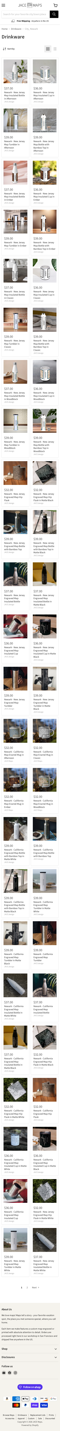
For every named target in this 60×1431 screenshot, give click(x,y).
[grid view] (47, 48)
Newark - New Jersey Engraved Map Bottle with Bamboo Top (14, 546)
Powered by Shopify (30, 1425)
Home (5, 29)
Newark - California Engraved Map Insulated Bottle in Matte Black (14, 1063)
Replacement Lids (37, 1415)
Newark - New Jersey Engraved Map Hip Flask (14, 497)
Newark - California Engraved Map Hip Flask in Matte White (14, 1114)
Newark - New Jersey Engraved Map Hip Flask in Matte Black (43, 497)
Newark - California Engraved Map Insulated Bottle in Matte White (14, 1011)
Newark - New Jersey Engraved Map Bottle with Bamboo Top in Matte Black (43, 547)
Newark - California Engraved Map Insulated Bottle (43, 1009)
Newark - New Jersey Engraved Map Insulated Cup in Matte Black (44, 652)
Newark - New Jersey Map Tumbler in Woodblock (14, 445)
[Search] (54, 14)
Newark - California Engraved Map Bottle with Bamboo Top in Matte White (14, 854)
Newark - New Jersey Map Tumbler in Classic (14, 344)
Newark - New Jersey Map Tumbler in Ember (15, 244)
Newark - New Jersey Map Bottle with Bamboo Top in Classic (43, 345)
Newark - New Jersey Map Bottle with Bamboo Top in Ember (44, 245)
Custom (31, 1418)
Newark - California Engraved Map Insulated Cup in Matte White (15, 1164)
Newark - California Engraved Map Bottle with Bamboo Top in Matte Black (14, 906)
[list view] (54, 48)
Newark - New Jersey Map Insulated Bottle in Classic (14, 295)
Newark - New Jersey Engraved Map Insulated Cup (14, 650)
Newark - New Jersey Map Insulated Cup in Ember (43, 197)
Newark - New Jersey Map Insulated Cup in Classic (43, 295)
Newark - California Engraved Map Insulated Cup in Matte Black (44, 1164)
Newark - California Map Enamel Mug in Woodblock (43, 804)
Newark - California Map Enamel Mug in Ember (14, 804)
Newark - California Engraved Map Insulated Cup (14, 1215)
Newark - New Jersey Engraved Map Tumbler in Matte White (14, 1265)
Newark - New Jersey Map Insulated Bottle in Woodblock (14, 396)
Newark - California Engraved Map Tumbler (43, 957)
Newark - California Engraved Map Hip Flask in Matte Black (43, 1062)
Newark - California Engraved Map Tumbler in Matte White (43, 906)
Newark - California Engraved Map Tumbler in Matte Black (14, 959)
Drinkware (16, 29)
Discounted (50, 1418)
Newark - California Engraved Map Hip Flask (43, 1114)
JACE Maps (8, 761)
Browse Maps (8, 1415)
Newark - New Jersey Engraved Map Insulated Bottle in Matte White (43, 1265)
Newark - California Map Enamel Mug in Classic (43, 755)
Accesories (9, 1418)
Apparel (21, 1418)
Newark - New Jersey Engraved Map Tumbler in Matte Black (43, 704)
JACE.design (9, 101)
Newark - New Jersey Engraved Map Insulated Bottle (14, 598)
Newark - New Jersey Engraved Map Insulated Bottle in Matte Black (43, 600)
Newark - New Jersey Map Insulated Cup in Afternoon (43, 95)
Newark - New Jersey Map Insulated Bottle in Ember (14, 197)
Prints (51, 1415)
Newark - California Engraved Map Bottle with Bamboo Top (43, 853)
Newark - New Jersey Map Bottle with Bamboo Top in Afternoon (43, 146)
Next (34, 1287)
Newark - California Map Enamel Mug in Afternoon (14, 755)
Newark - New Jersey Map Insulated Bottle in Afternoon (14, 95)
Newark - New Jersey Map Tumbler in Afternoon (14, 144)
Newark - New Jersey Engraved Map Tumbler (14, 702)
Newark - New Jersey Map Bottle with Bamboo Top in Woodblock (43, 446)
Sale (40, 1418)
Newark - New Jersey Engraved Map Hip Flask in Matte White (43, 1215)
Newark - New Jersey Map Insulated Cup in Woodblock (43, 396)
